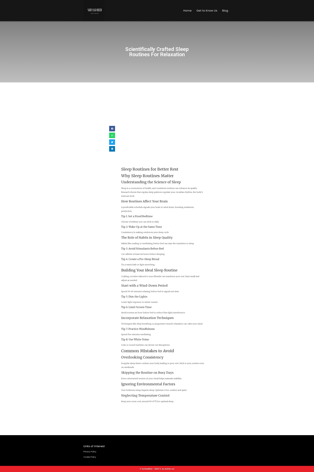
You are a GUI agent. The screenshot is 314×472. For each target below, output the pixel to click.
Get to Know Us (206, 10)
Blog (225, 10)
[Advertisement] (157, 101)
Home (187, 10)
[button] (112, 128)
